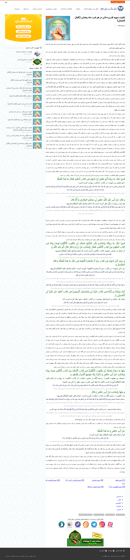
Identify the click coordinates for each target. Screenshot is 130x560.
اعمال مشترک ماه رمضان (85, 515)
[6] (103, 487)
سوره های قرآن (120, 515)
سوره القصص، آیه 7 (115, 487)
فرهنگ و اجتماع (66, 9)
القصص (118, 503)
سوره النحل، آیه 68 (94, 487)
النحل (119, 509)
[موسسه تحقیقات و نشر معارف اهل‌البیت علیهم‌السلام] (112, 11)
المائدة (118, 506)
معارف (78, 9)
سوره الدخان (96, 480)
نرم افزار (25, 9)
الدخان (118, 496)
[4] (59, 480)
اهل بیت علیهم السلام (91, 9)
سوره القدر (118, 480)
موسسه (17, 9)
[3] (83, 480)
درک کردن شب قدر (99, 515)
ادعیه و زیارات (37, 9)
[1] (124, 480)
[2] (102, 480)
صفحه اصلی (119, 551)
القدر (119, 500)
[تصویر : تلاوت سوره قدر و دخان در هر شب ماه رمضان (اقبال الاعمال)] (58, 28)
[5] (124, 487)
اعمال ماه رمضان (110, 515)
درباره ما (110, 551)
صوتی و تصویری (51, 9)
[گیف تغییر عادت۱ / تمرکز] (23, 44)
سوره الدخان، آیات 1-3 (73, 480)
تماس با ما (102, 551)
